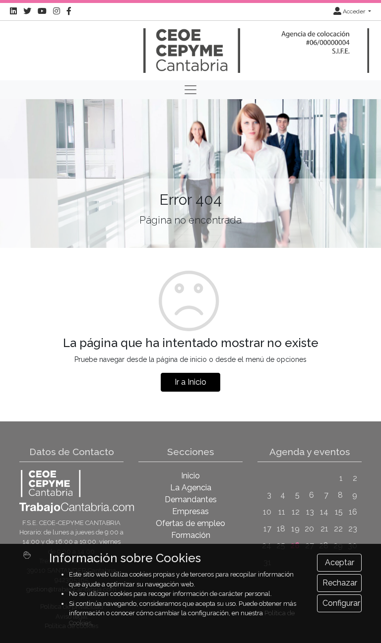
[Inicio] (190, 46)
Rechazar (339, 582)
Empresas (190, 511)
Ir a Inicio (190, 382)
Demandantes (191, 499)
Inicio (190, 475)
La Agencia (190, 487)
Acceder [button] (354, 11)
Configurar (341, 603)
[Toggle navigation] (190, 89)
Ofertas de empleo (190, 523)
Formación (190, 535)
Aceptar (339, 562)
